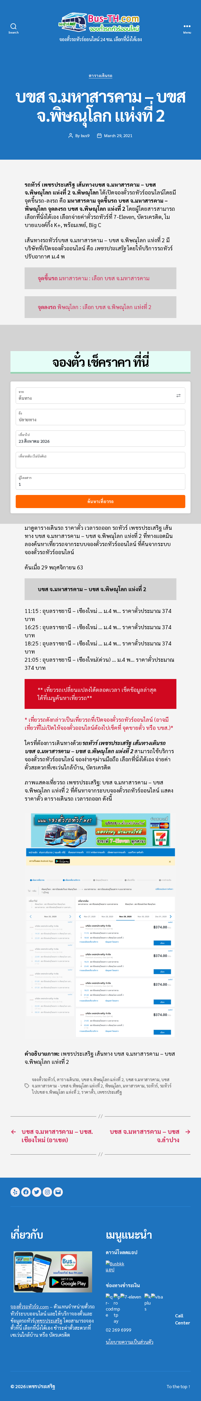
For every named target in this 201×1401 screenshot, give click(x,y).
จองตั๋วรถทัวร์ (43, 1079)
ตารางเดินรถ (101, 75)
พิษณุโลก (113, 1086)
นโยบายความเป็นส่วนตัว (129, 1342)
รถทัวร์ (152, 1086)
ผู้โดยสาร (25, 478)
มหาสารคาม (133, 1086)
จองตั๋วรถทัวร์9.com (29, 1306)
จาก (21, 392)
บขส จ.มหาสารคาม (142, 1079)
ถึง (20, 413)
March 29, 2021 (118, 135)
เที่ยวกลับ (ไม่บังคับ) (32, 456)
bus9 (85, 135)
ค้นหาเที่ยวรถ (100, 501)
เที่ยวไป (24, 435)
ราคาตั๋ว (88, 1092)
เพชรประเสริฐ (109, 1092)
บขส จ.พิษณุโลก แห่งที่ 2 (102, 1079)
